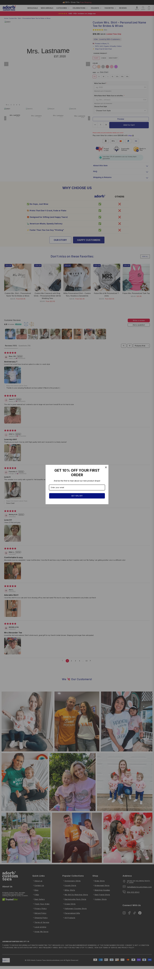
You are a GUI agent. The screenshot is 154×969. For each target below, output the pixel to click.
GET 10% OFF (77, 496)
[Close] (105, 467)
